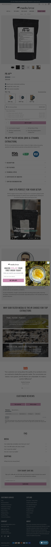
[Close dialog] (48, 263)
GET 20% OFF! (13, 280)
